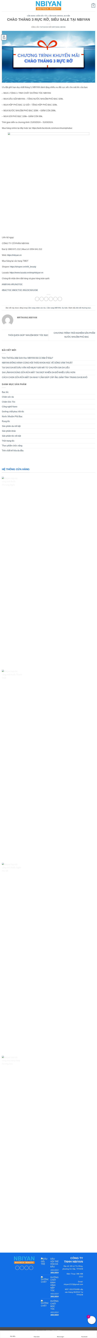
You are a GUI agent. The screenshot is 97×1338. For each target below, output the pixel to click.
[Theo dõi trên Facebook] (17, 1268)
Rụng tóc (6, 421)
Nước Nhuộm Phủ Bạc (12, 416)
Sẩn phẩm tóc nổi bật (11, 436)
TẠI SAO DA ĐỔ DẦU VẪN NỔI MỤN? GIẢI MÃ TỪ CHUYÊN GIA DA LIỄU (36, 368)
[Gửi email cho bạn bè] (51, 299)
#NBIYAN (6, 284)
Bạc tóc (5, 392)
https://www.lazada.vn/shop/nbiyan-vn (26, 273)
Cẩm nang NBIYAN (55, 16)
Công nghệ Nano (9, 407)
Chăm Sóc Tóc (8, 402)
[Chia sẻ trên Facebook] (42, 299)
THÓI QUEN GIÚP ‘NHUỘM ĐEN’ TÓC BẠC (28, 335)
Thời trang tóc (8, 441)
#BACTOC (7, 290)
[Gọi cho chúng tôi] (27, 1268)
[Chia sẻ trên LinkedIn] (60, 299)
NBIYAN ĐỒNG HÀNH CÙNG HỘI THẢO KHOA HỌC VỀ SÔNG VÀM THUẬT (37, 363)
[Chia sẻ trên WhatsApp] (37, 299)
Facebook (84, 1336)
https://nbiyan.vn (14, 255)
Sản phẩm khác (9, 431)
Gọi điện (12, 1336)
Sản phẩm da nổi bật (11, 426)
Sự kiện (67, 16)
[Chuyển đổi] (93, 396)
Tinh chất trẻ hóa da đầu (12, 450)
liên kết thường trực (83, 308)
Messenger (60, 1336)
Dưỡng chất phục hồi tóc (13, 411)
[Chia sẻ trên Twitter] (46, 299)
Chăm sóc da (8, 397)
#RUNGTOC (17, 284)
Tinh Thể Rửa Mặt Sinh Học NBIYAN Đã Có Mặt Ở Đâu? (27, 358)
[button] (3, 6)
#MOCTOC (17, 290)
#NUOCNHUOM (30, 290)
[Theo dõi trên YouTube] (31, 1268)
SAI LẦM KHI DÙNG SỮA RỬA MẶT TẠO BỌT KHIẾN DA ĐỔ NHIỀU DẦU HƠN (39, 372)
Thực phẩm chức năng (12, 446)
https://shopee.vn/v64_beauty (23, 267)
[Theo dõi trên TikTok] (22, 1268)
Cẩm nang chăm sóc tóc (37, 16)
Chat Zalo (37, 1336)
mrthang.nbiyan (59, 27)
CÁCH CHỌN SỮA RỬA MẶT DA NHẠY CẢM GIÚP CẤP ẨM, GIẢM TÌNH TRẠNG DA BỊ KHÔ (44, 377)
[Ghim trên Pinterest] (55, 299)
